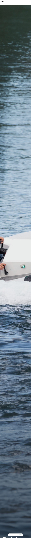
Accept (21, 534)
